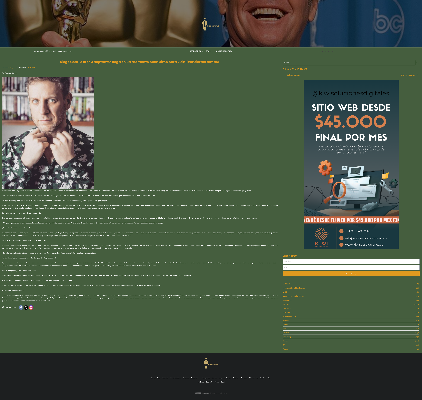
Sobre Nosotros (224, 51)
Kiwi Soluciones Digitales (218, 393)
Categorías (195, 51)
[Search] (417, 62)
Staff (208, 51)
